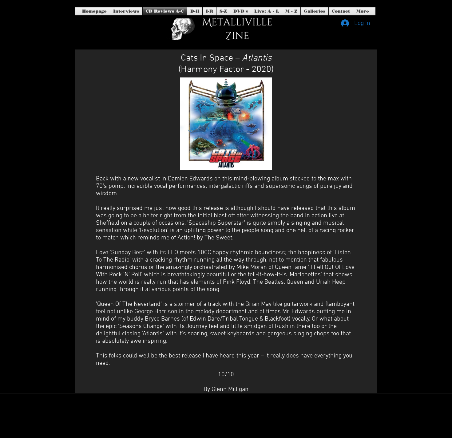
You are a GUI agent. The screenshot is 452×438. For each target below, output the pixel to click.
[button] (240, 11)
